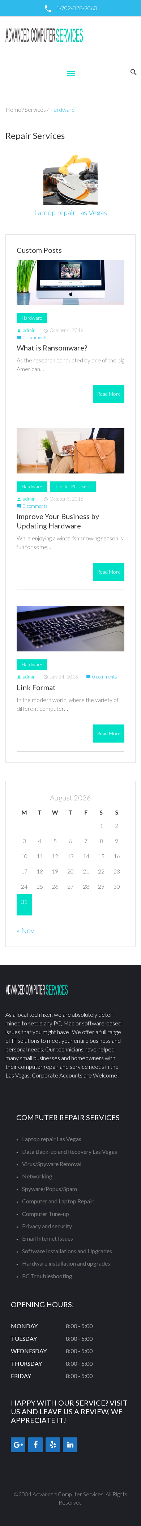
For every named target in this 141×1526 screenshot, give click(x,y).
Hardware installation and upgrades (66, 1263)
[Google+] (18, 1444)
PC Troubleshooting (47, 1275)
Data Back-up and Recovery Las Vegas (69, 1151)
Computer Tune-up (45, 1213)
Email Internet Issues (47, 1238)
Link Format (36, 687)
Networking (37, 1176)
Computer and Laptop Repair (58, 1201)
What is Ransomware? (52, 347)
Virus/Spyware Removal (51, 1163)
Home (13, 109)
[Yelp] (53, 1444)
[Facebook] (35, 1444)
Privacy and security (47, 1226)
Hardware (32, 318)
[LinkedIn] (70, 1444)
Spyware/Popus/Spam (49, 1188)
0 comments (32, 337)
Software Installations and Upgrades (67, 1250)
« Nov (25, 930)
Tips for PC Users (73, 486)
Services (35, 109)
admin (26, 330)
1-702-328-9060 (76, 7)
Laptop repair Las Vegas (70, 212)
